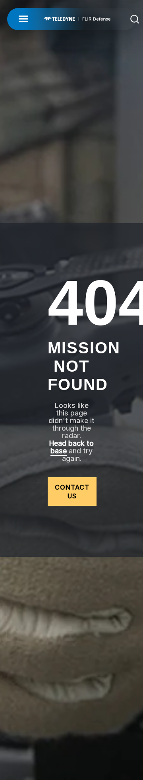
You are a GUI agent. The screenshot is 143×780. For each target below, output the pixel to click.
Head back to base (71, 447)
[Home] (77, 19)
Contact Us (72, 491)
